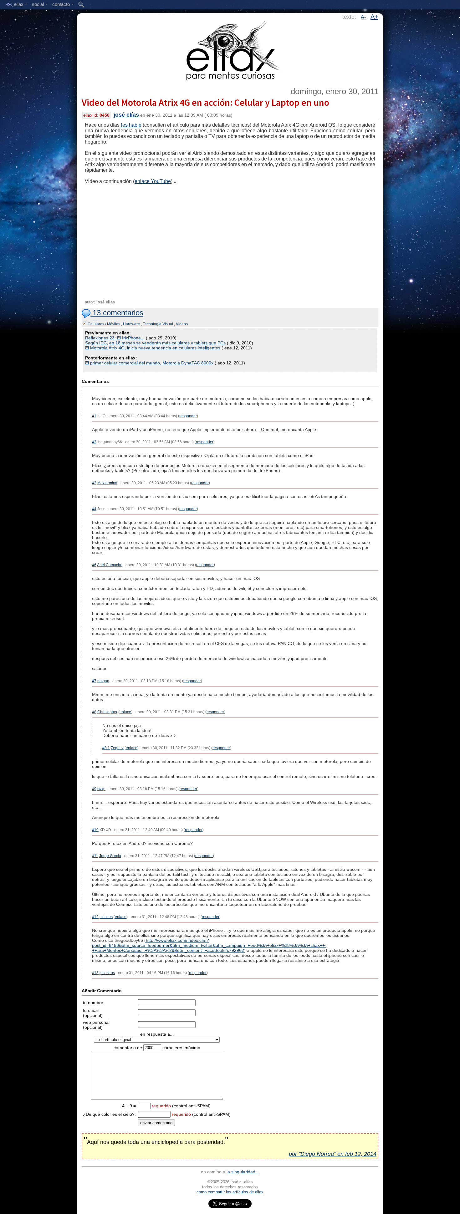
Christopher (107, 712)
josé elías (126, 115)
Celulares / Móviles (104, 324)
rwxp (101, 789)
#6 (94, 565)
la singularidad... (243, 1171)
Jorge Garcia (110, 856)
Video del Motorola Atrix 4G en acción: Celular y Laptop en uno (205, 102)
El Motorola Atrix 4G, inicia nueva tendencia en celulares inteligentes (152, 347)
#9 (94, 789)
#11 (95, 856)
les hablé (131, 125)
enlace (125, 712)
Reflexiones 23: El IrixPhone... (115, 337)
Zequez (117, 748)
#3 (94, 483)
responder (188, 416)
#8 (94, 712)
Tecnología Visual (158, 324)
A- (363, 17)
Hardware (131, 324)
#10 (95, 830)
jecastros (107, 973)
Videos (182, 324)
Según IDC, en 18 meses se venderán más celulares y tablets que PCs (155, 342)
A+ (374, 16)
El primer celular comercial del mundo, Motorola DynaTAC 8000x (149, 362)
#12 (95, 917)
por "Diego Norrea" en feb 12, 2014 (332, 1154)
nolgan (103, 681)
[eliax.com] (230, 49)
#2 (94, 442)
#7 (94, 681)
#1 (94, 416)
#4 (94, 509)
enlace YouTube (153, 181)
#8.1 (106, 748)
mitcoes (106, 917)
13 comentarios (116, 312)
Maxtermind (107, 483)
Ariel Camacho (109, 565)
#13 (95, 973)
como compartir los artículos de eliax (230, 1192)
